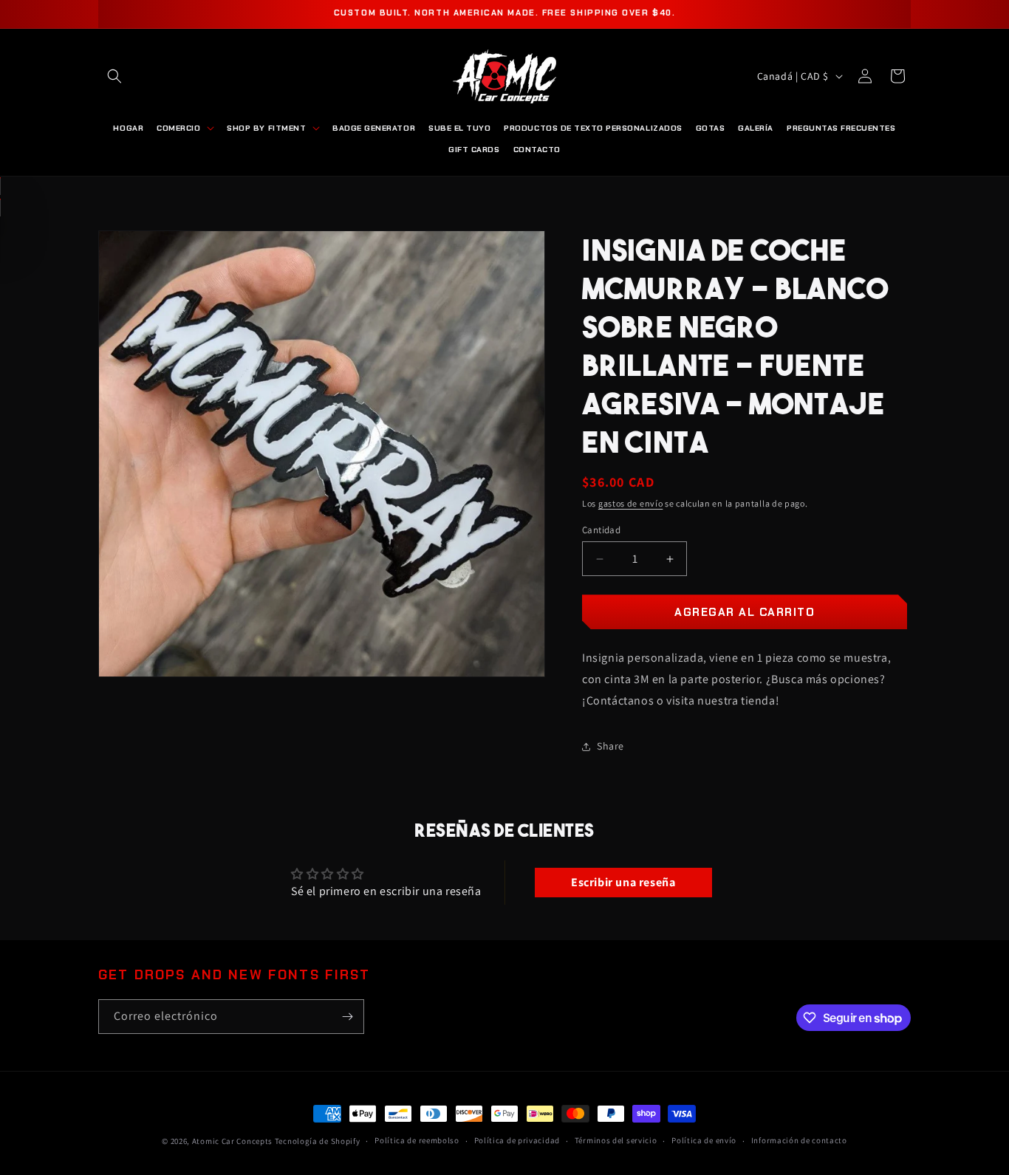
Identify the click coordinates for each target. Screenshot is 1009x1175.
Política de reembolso (416, 1140)
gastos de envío (630, 503)
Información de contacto (799, 1140)
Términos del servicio (616, 1140)
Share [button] (610, 746)
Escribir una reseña (623, 882)
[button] (114, 76)
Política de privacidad (517, 1140)
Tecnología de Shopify (317, 1141)
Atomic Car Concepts (232, 1141)
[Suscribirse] (347, 1016)
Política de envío (703, 1140)
